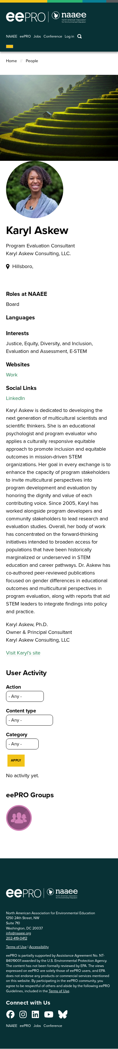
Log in (69, 36)
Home (11, 61)
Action (13, 687)
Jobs (37, 36)
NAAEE (11, 36)
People (32, 61)
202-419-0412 (16, 938)
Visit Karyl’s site (23, 653)
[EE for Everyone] (19, 818)
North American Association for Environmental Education (46, 17)
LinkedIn (15, 398)
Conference (53, 36)
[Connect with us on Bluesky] (62, 1016)
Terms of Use (16, 947)
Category (16, 734)
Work (11, 374)
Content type (21, 710)
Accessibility (39, 947)
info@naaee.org (18, 933)
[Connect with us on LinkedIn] (35, 1016)
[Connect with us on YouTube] (48, 1016)
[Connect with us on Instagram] (23, 1016)
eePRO (25, 36)
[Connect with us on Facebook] (10, 1016)
